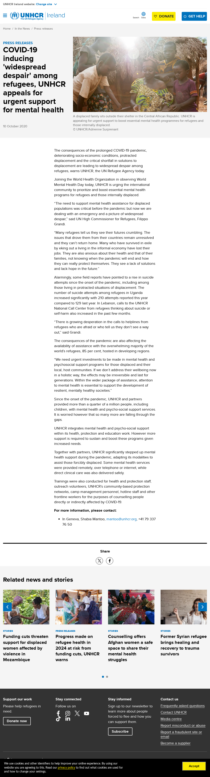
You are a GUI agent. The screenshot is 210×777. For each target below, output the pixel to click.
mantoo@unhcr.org (121, 518)
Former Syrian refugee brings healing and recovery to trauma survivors (184, 645)
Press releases (43, 28)
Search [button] (136, 17)
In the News (22, 28)
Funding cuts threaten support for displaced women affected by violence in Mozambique (25, 648)
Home (7, 28)
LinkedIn (67, 718)
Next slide (202, 607)
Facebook (58, 713)
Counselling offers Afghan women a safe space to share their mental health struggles (130, 648)
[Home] (24, 16)
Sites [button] (143, 17)
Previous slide (7, 607)
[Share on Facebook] (109, 560)
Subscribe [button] (120, 731)
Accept (194, 766)
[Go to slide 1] (104, 678)
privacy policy (66, 767)
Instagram (67, 713)
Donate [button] (166, 16)
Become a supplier (176, 743)
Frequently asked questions (183, 705)
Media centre (171, 719)
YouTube (86, 713)
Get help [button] (196, 16)
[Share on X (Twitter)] (99, 560)
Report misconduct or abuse (183, 725)
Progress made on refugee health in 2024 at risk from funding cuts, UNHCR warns (77, 648)
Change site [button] (44, 4)
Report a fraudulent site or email (181, 734)
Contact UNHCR (174, 712)
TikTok (58, 718)
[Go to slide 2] (108, 678)
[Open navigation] (5, 15)
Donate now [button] (17, 721)
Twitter (77, 713)
